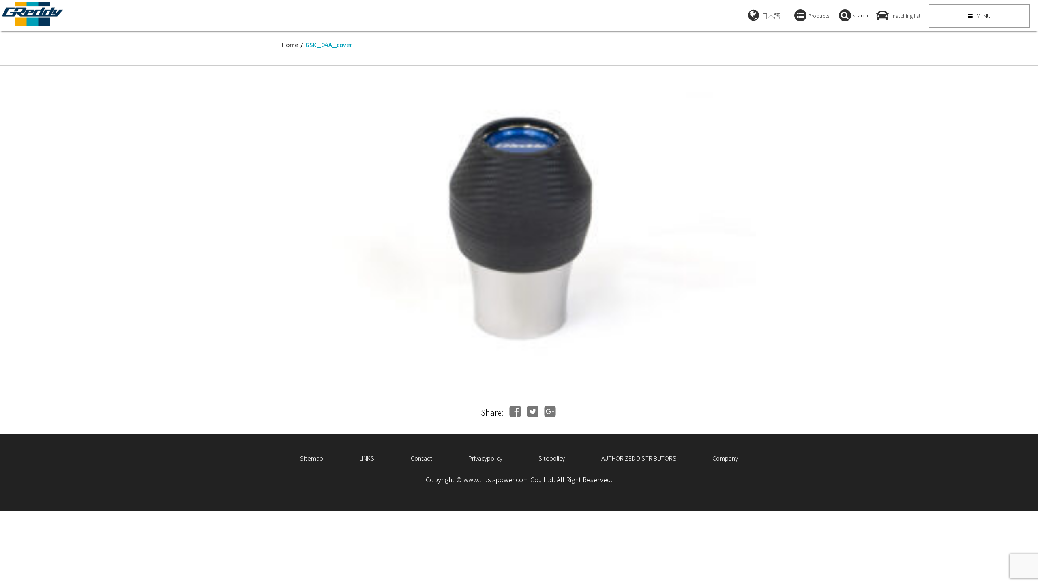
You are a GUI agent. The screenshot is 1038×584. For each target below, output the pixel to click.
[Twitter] (532, 411)
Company (725, 458)
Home (290, 45)
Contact (421, 458)
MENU (983, 16)
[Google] (550, 411)
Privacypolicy (485, 458)
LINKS (366, 458)
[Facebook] (515, 411)
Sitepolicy (551, 458)
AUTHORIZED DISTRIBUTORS (638, 458)
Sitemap (311, 458)
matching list (905, 15)
